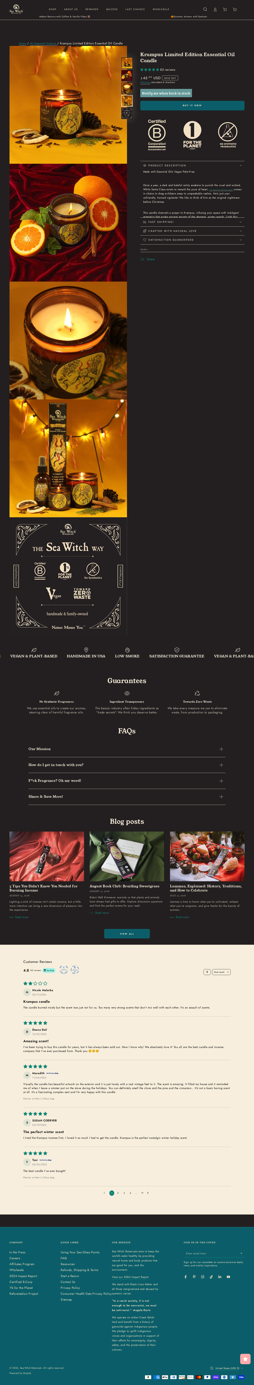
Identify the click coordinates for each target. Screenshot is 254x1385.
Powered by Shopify (20, 1373)
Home (22, 43)
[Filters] (207, 972)
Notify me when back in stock (166, 93)
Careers (15, 1258)
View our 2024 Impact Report (130, 1277)
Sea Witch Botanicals (31, 1368)
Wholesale (17, 1270)
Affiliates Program (22, 1264)
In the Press (17, 1252)
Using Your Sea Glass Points (80, 1252)
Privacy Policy (70, 1288)
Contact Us (68, 1282)
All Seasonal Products (43, 43)
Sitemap (66, 1299)
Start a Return (70, 1276)
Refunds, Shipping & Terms (79, 1270)
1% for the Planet (21, 1288)
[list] (127, 702)
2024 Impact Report (23, 1276)
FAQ (64, 1258)
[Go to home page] (16, 9)
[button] (205, 9)
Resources (68, 1264)
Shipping (145, 82)
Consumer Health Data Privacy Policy (86, 1293)
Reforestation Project (24, 1293)
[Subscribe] (242, 1253)
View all (127, 934)
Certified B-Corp (21, 1282)
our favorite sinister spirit (221, 190)
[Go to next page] (149, 1193)
